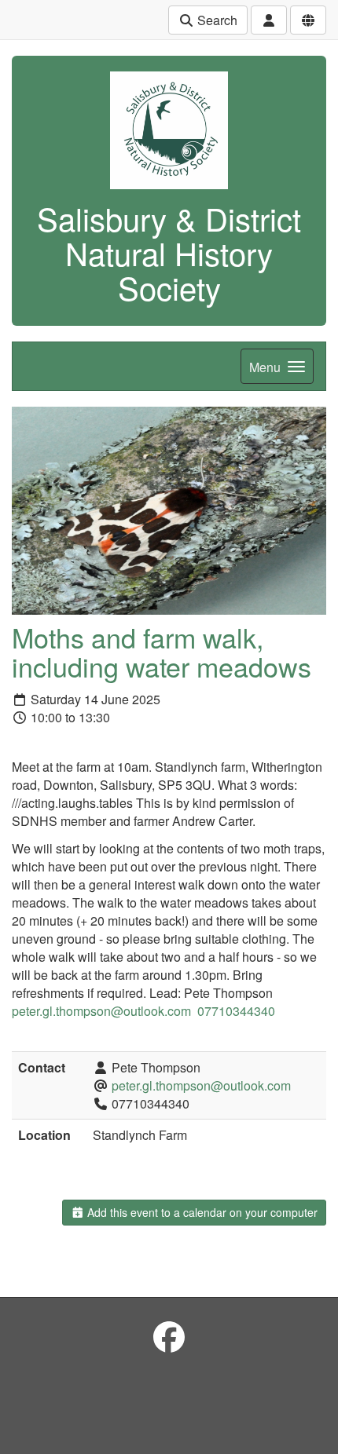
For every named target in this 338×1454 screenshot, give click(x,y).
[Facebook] (169, 1335)
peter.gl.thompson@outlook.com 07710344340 (143, 1011)
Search (215, 20)
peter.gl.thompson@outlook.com (201, 1085)
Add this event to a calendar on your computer (201, 1212)
